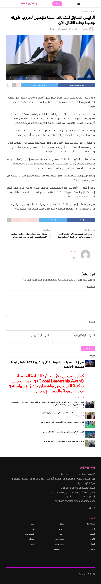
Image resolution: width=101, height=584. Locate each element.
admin (86, 29)
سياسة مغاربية (59, 549)
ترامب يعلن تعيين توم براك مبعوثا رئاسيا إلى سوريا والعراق (64, 441)
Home (93, 11)
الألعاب (92, 539)
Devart (83, 574)
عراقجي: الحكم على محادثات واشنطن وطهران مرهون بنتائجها (63, 413)
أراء (93, 529)
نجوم (32, 544)
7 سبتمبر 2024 (72, 29)
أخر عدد (57, 3)
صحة (32, 524)
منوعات (31, 539)
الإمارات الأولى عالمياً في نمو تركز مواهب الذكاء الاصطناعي (63, 432)
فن (33, 529)
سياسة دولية (85, 11)
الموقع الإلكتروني (84, 335)
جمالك (62, 524)
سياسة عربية (59, 544)
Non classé (91, 524)
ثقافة (93, 549)
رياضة (62, 534)
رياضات (61, 529)
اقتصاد (92, 534)
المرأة (93, 544)
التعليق (90, 286)
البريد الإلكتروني (40, 335)
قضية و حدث (29, 534)
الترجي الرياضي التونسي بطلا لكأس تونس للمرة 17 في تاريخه (62, 422)
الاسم (91, 322)
